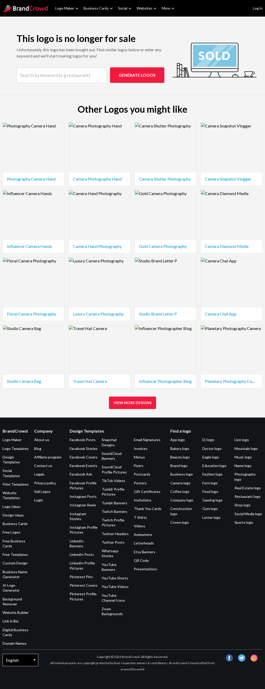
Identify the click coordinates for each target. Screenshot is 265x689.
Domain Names (15, 643)
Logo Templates (16, 448)
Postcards (142, 474)
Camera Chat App (221, 313)
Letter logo (211, 517)
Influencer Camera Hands (29, 246)
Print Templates (16, 484)
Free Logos (11, 532)
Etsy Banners (144, 552)
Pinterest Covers (84, 585)
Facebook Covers (84, 457)
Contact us (43, 465)
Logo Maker (64, 8)
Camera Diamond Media (226, 246)
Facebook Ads (81, 474)
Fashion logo (212, 474)
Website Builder (16, 612)
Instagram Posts (83, 496)
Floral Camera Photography (31, 313)
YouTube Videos (115, 586)
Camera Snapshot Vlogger (228, 178)
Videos (139, 526)
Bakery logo (179, 448)
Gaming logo (212, 500)
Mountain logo (246, 448)
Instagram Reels (83, 505)
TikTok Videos (113, 480)
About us (41, 439)
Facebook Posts (82, 439)
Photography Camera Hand (31, 178)
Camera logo (180, 483)
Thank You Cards (147, 508)
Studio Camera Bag (24, 381)
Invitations (142, 500)
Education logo (214, 465)
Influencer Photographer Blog (165, 381)
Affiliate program (47, 457)
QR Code (141, 560)
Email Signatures (147, 439)
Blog (37, 448)
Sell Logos (42, 491)
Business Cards (96, 8)
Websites (144, 8)
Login (38, 500)
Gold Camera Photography (163, 246)
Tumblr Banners (114, 503)
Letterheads (144, 543)
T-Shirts (140, 517)
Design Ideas (13, 515)
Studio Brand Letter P (158, 313)
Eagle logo (210, 457)
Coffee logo (179, 491)
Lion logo (241, 439)
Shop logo (242, 505)
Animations (143, 534)
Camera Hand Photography (97, 246)
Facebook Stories (84, 448)
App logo (177, 439)
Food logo (210, 491)
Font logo (210, 483)
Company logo (181, 500)
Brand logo (179, 465)
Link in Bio (11, 621)
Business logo (181, 474)
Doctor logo (212, 448)
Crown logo (179, 522)
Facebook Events (83, 465)
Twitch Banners (114, 511)
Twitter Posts (113, 542)
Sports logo (243, 522)
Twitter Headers (115, 534)
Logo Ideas (11, 506)
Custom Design (15, 563)
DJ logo (208, 439)
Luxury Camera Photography (98, 313)
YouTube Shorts (115, 578)
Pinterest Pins (81, 577)
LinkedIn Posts (82, 554)
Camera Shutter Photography (165, 178)
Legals (39, 474)
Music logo (243, 457)
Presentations (145, 569)
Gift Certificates (147, 491)
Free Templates (15, 554)
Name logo (243, 465)
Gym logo (210, 508)
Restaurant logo (247, 496)
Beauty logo (180, 457)
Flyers (138, 465)
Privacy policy (45, 483)
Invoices (141, 448)
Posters (140, 483)
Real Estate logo (247, 488)
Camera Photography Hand (97, 178)
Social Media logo (248, 514)
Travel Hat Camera (90, 381)
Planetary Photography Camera (233, 381)
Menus (139, 457)
